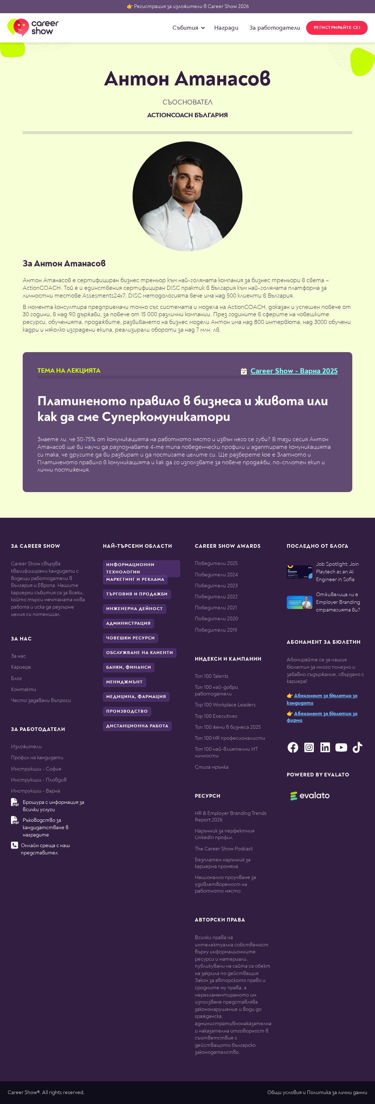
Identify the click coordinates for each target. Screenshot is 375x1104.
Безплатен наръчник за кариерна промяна (222, 863)
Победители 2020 (216, 619)
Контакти (23, 689)
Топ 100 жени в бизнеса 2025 (228, 727)
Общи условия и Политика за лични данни (317, 1092)
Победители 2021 (216, 608)
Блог (16, 678)
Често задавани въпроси (41, 700)
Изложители (26, 746)
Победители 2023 (216, 586)
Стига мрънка (212, 767)
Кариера (21, 667)
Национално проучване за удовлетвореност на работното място (225, 884)
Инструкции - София (36, 769)
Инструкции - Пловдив (39, 780)
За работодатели (275, 28)
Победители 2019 (216, 630)
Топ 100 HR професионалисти (230, 738)
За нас (18, 656)
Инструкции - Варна (35, 791)
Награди (226, 28)
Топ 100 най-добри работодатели (216, 690)
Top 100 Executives (216, 716)
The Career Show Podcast (224, 849)
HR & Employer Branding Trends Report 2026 (231, 816)
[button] (187, 27)
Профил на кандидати (37, 757)
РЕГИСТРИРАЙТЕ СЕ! (337, 27)
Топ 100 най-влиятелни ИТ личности (226, 752)
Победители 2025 (216, 563)
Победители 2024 (216, 575)
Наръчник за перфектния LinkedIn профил (225, 834)
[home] (33, 28)
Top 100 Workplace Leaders (225, 705)
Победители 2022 (216, 597)
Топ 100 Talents (212, 676)
